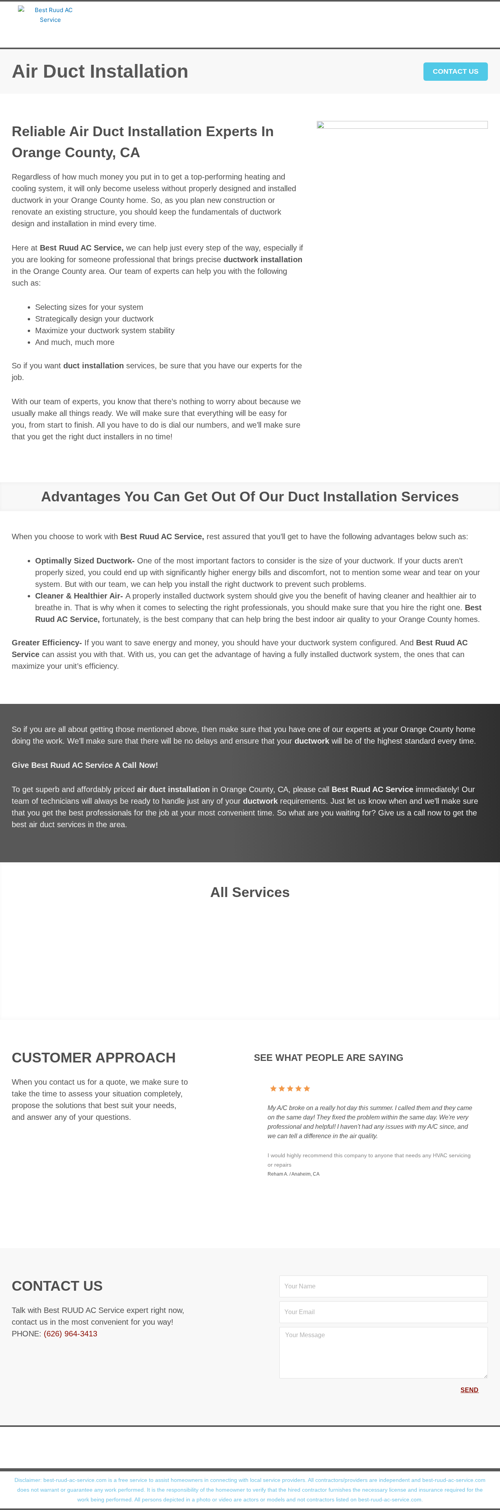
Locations (352, 15)
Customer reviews (278, 15)
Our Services (199, 15)
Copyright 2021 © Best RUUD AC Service (245, 1458)
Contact (246, 34)
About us (138, 15)
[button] (11, 950)
